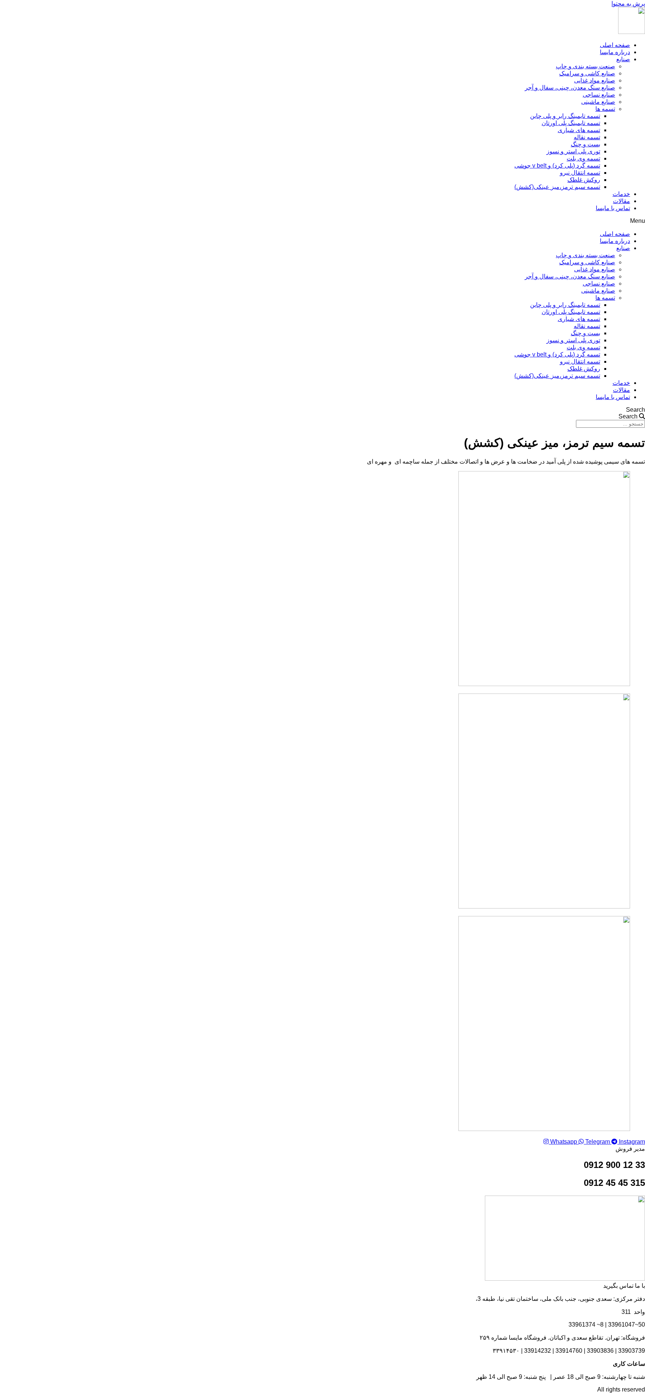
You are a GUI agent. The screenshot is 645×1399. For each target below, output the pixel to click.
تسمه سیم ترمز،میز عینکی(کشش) (557, 187)
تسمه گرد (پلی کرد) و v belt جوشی (557, 165)
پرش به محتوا (628, 3)
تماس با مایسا (613, 208)
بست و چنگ (585, 144)
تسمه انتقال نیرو (580, 172)
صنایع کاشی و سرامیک (587, 73)
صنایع (623, 59)
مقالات (621, 201)
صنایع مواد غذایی (594, 80)
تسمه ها (605, 109)
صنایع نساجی (599, 94)
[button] (322, 221)
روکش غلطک (583, 180)
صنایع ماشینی (598, 102)
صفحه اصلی (615, 45)
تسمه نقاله (587, 137)
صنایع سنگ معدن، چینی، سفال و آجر (570, 87)
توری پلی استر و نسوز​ (573, 151)
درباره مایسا (615, 52)
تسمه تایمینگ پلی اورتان (571, 123)
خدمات (621, 194)
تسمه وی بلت (583, 158)
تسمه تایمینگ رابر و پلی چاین (565, 116)
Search (635, 409)
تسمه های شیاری (579, 130)
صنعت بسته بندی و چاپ (585, 66)
